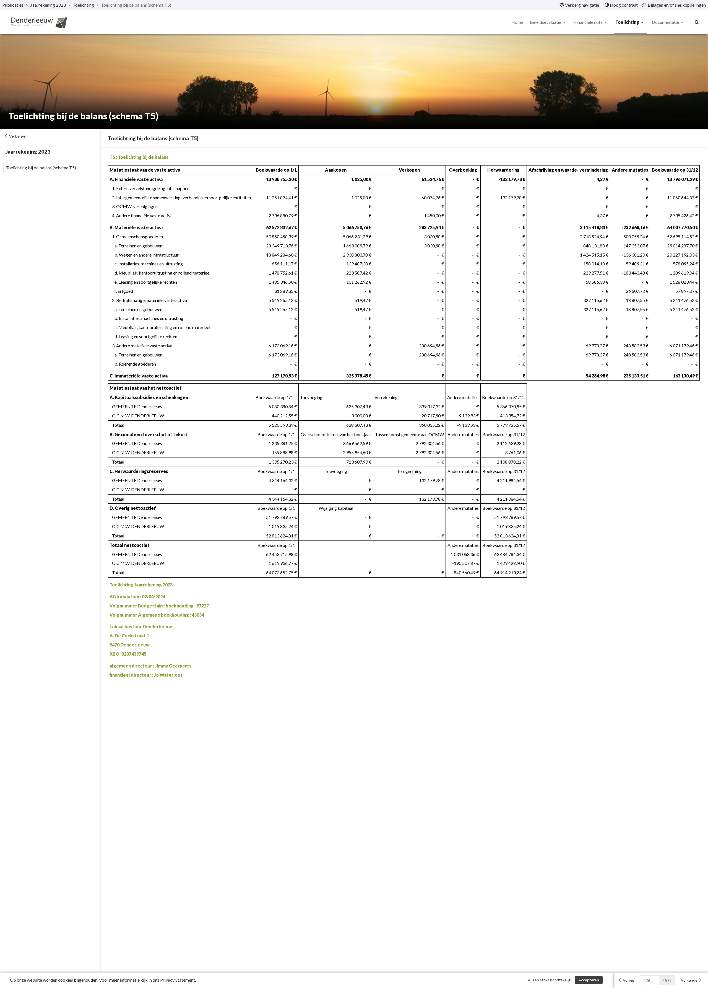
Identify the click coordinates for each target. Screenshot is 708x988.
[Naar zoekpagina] (697, 22)
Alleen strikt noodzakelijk (549, 979)
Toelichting (83, 4)
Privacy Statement (177, 979)
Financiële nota (588, 22)
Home (517, 22)
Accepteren (588, 979)
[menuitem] (579, 5)
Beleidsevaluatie (545, 22)
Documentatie (665, 22)
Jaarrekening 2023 (48, 4)
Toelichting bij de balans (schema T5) (41, 167)
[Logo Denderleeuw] (38, 22)
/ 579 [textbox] (667, 980)
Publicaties (13, 4)
